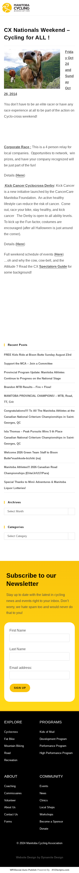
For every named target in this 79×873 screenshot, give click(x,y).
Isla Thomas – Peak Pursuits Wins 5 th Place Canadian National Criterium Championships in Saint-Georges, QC (39, 437)
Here (20, 175)
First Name (17, 630)
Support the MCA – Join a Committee (28, 363)
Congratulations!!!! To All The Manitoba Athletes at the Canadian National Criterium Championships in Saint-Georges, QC (39, 416)
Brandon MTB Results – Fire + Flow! (27, 387)
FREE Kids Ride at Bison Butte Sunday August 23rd (37, 354)
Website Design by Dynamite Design (39, 857)
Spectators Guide (53, 266)
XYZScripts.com (60, 870)
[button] (58, 8)
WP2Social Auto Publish (23, 870)
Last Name (17, 649)
